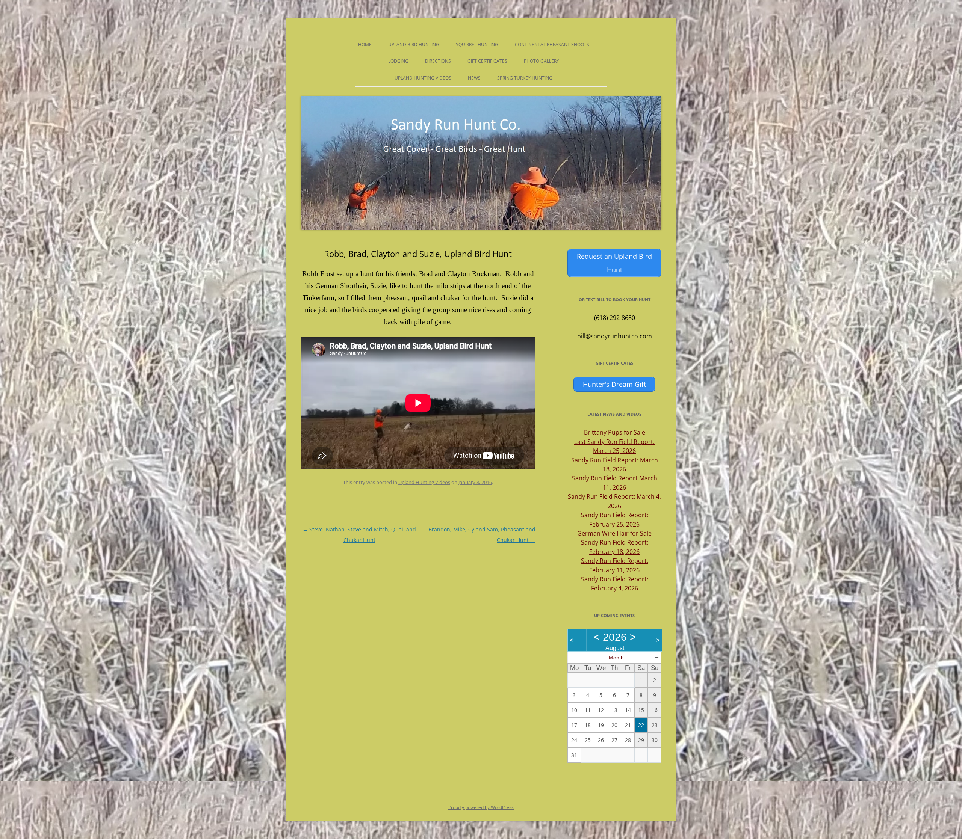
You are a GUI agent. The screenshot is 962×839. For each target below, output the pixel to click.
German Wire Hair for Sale (614, 533)
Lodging (398, 61)
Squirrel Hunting (477, 44)
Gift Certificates (487, 61)
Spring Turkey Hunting (524, 78)
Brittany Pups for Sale (614, 432)
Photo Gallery (541, 61)
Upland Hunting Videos (423, 78)
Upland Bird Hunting (413, 44)
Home (365, 44)
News (474, 78)
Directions (438, 61)
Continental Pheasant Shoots (552, 44)
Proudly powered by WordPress (481, 807)
